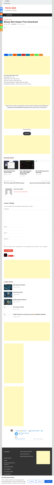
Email (6, 232)
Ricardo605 (14, 24)
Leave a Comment (21, 24)
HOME (11, 19)
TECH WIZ (10, 8)
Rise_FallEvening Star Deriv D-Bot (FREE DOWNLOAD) (25, 172)
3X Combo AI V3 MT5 (18, 307)
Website (6, 238)
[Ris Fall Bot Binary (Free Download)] (43, 165)
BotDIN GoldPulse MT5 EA (19, 299)
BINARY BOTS (6, 19)
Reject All (40, 481)
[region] (27, 480)
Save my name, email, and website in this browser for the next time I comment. (26, 246)
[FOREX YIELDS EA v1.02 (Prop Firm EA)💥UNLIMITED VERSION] (8, 314)
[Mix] (32, 55)
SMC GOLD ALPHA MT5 (19, 285)
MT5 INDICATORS (8, 471)
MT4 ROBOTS (7, 469)
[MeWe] (28, 55)
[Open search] (49, 15)
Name (5, 226)
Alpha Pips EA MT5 (18, 292)
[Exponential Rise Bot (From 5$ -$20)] (11, 165)
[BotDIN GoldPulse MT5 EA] (8, 299)
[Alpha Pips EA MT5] (8, 292)
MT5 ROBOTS (7, 474)
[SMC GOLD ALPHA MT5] (8, 285)
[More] (41, 55)
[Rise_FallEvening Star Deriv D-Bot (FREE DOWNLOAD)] (27, 165)
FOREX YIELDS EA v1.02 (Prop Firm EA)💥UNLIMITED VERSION (29, 314)
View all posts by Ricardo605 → (21, 191)
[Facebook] (6, 55)
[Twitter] (10, 55)
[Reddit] (15, 55)
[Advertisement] (27, 65)
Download (27, 133)
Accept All (48, 481)
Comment (7, 209)
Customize (32, 481)
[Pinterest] (23, 55)
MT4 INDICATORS (8, 466)
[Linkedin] (19, 55)
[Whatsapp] (37, 55)
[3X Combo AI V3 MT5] (8, 307)
